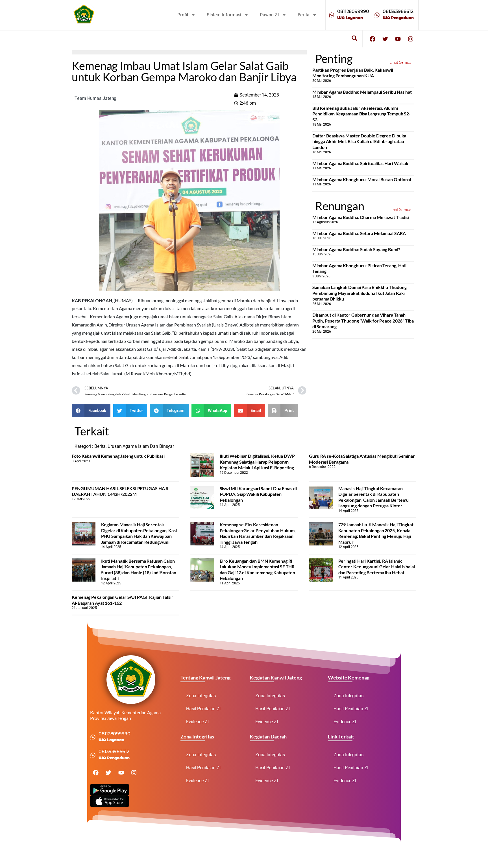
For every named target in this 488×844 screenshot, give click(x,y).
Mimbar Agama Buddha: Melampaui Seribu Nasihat (362, 92)
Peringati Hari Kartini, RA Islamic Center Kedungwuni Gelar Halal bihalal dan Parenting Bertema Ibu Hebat (376, 566)
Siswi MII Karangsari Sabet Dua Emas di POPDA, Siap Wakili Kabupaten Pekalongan (258, 494)
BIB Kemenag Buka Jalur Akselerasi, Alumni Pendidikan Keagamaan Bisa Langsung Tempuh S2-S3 (361, 113)
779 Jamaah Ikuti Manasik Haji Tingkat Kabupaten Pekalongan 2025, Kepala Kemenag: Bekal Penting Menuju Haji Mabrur (375, 533)
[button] (354, 38)
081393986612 (398, 11)
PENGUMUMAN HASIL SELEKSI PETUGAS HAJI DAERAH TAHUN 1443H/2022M (120, 491)
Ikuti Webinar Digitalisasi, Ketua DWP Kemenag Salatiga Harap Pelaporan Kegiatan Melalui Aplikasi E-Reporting (257, 461)
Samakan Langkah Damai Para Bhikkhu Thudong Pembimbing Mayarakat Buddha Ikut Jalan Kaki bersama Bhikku (359, 292)
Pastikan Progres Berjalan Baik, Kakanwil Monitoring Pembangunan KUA (352, 72)
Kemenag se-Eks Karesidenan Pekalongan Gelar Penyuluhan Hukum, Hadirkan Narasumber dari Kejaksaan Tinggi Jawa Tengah (258, 533)
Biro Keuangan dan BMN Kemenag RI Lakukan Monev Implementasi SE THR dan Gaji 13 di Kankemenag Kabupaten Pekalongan (257, 569)
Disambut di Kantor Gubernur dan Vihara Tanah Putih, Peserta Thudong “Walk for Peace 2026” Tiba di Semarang (363, 320)
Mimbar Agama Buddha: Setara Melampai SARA (359, 233)
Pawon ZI (269, 14)
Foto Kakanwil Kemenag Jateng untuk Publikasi (118, 456)
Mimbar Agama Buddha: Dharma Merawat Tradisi (360, 217)
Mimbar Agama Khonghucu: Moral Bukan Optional (361, 179)
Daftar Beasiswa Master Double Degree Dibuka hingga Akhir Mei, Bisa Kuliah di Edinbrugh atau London (359, 141)
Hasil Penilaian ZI (203, 708)
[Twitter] (385, 39)
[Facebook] (372, 39)
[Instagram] (410, 39)
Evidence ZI (197, 721)
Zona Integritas (201, 695)
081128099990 (353, 11)
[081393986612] (377, 15)
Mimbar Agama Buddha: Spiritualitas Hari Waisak (360, 163)
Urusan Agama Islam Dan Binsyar (141, 446)
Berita (304, 14)
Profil (182, 14)
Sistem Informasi (224, 14)
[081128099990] (331, 15)
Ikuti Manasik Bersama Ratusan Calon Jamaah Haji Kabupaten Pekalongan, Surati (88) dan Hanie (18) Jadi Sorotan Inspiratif (138, 569)
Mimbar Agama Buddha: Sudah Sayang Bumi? (356, 249)
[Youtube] (398, 39)
